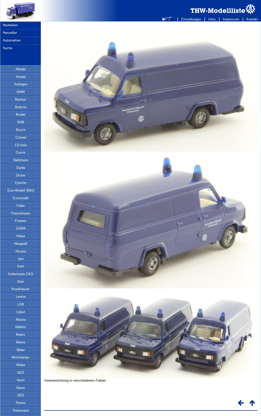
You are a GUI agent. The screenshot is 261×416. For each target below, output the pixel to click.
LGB (20, 304)
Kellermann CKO (20, 274)
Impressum (231, 19)
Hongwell (20, 244)
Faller (21, 206)
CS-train (21, 145)
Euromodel (21, 198)
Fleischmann (20, 213)
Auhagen (20, 84)
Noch (20, 380)
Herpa (20, 236)
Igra (20, 259)
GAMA (21, 228)
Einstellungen (191, 19)
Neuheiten (10, 25)
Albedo (21, 69)
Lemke (21, 297)
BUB (20, 122)
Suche (7, 48)
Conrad (21, 137)
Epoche (20, 183)
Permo (20, 403)
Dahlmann (20, 160)
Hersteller (10, 33)
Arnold (20, 77)
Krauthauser (21, 289)
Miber (21, 350)
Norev (20, 388)
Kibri (20, 282)
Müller (20, 365)
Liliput (20, 312)
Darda (20, 168)
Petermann (21, 410)
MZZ (20, 372)
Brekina (20, 107)
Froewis (21, 221)
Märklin (20, 327)
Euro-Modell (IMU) (20, 190)
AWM (21, 92)
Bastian (20, 99)
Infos (211, 19)
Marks (20, 335)
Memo (20, 342)
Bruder (20, 114)
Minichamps (21, 357)
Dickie (20, 175)
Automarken (12, 40)
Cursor (20, 152)
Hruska (21, 251)
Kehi (20, 266)
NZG (20, 395)
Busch (20, 130)
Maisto (21, 319)
